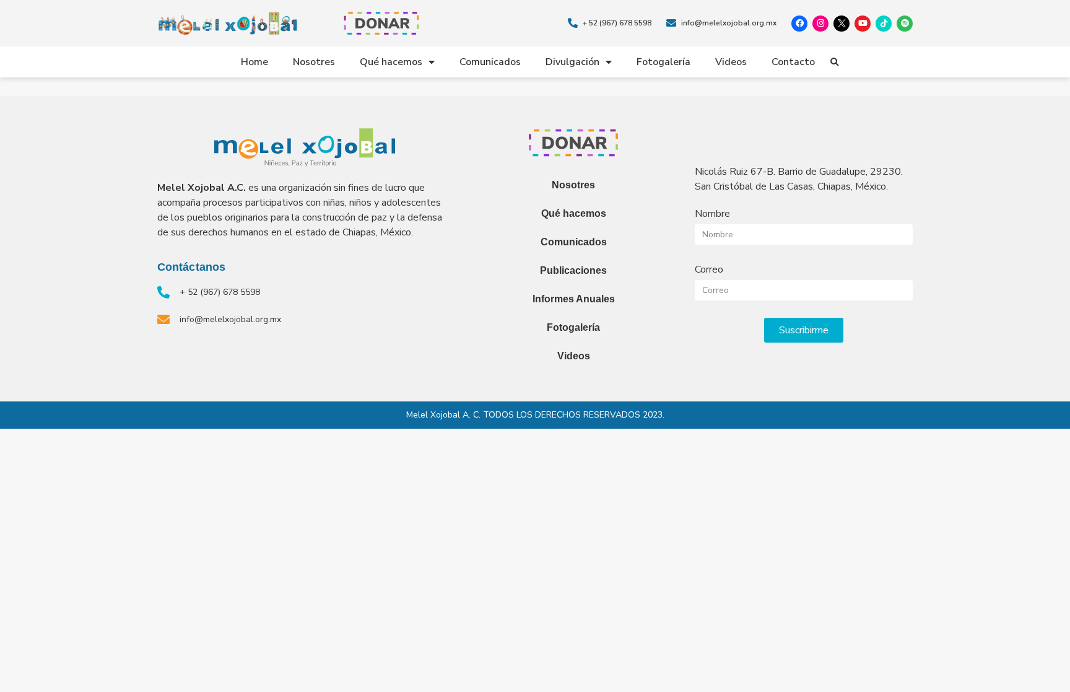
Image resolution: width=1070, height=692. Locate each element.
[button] (834, 62)
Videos (731, 62)
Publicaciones (573, 270)
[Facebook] (799, 23)
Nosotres (314, 62)
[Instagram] (820, 23)
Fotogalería (663, 62)
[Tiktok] (884, 23)
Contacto (793, 62)
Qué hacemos (391, 62)
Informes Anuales (574, 299)
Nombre (712, 214)
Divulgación (572, 62)
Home (254, 62)
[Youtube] (863, 23)
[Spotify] (905, 23)
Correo (709, 269)
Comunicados (490, 62)
